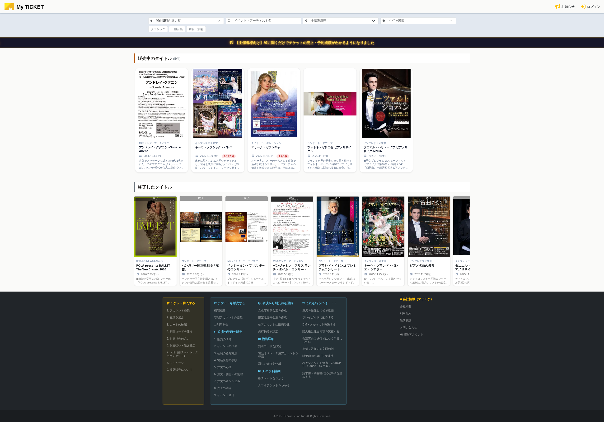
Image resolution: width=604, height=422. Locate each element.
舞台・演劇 (196, 29)
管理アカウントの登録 (228, 317)
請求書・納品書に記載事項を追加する (322, 375)
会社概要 (405, 306)
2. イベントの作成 (225, 346)
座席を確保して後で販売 (318, 310)
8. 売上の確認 (222, 388)
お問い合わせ (408, 327)
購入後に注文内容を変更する (320, 331)
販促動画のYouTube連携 (317, 356)
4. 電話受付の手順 (225, 360)
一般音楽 (177, 29)
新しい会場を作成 (269, 363)
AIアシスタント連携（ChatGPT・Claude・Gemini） (321, 364)
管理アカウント (413, 334)
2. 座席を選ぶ (175, 317)
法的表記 (405, 320)
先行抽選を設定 (268, 331)
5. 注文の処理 (222, 367)
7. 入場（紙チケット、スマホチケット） (182, 354)
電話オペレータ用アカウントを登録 (278, 355)
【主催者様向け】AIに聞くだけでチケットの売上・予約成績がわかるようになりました (304, 42)
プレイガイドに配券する (318, 317)
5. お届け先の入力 (178, 338)
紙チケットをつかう (271, 378)
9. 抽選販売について (179, 370)
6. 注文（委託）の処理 (228, 374)
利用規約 (405, 313)
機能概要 (219, 310)
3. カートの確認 (177, 324)
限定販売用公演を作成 (272, 317)
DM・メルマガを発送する (319, 324)
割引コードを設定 (269, 346)
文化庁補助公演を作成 (272, 310)
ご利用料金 (221, 324)
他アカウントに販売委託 (274, 324)
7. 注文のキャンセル (227, 381)
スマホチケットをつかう (274, 385)
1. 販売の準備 (222, 339)
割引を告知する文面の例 (318, 349)
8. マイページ (175, 363)
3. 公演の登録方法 (225, 353)
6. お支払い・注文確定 (181, 345)
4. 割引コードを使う (179, 331)
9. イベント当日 (224, 395)
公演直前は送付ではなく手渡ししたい (322, 340)
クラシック (158, 29)
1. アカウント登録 (178, 310)
